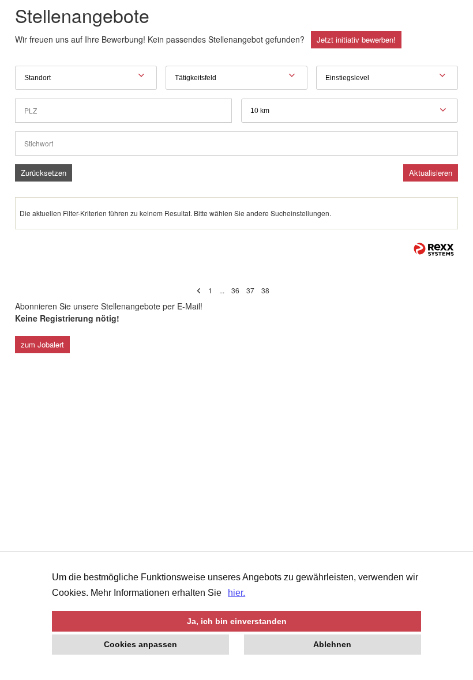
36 (235, 290)
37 (250, 290)
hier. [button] (236, 593)
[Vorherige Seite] (199, 290)
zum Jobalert (42, 344)
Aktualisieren (430, 172)
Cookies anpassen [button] (140, 644)
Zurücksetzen (43, 172)
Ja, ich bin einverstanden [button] (237, 621)
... (221, 290)
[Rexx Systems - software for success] (434, 249)
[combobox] (349, 111)
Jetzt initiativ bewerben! (356, 39)
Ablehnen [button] (332, 644)
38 (265, 290)
